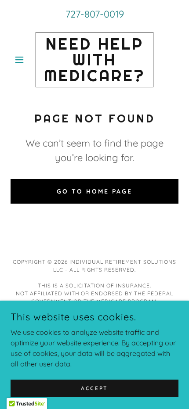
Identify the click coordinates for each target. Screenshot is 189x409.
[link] (94, 59)
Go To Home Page (94, 191)
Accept (94, 388)
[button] (23, 59)
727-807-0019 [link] (94, 14)
